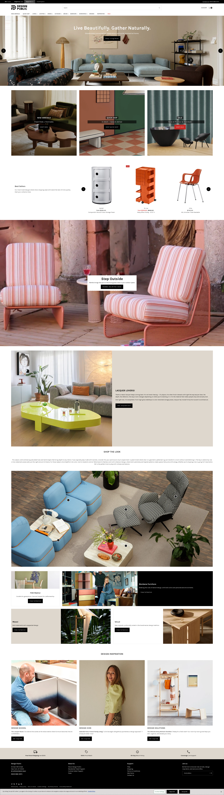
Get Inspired (17, 739)
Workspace (82, 14)
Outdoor (57, 14)
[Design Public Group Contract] (7, 1)
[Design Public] (29, 1)
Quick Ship (26, 14)
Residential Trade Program (76, 769)
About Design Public (74, 767)
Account (204, 8)
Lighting (42, 14)
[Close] (221, 792)
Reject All (172, 791)
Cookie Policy (91, 791)
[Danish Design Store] (40, 1)
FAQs (128, 767)
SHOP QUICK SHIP (112, 127)
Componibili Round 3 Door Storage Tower (101, 212)
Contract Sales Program (75, 771)
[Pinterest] (16, 784)
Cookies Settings (41, 786)
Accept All (184, 791)
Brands (91, 14)
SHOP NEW (44, 127)
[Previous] (3, 51)
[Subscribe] (211, 773)
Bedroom (73, 14)
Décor (65, 14)
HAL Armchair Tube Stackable (190, 212)
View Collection (35, 601)
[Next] (220, 51)
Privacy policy (23, 786)
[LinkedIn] (19, 784)
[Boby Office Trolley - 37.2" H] (146, 185)
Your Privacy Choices (53, 786)
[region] (112, 51)
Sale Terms (130, 773)
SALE (109, 14)
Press (70, 773)
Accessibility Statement (65, 786)
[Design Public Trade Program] (18, 1)
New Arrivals (15, 14)
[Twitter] (14, 784)
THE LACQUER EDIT (124, 405)
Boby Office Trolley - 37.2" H (146, 212)
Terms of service (32, 786)
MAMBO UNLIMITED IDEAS (112, 287)
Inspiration (101, 14)
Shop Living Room (112, 38)
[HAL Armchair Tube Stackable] (190, 185)
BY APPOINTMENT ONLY (18, 771)
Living (34, 14)
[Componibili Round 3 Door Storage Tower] (101, 185)
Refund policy (14, 786)
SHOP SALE (180, 127)
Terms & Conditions (133, 771)
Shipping (130, 769)
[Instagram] (21, 784)
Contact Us (206, 1)
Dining (50, 14)
